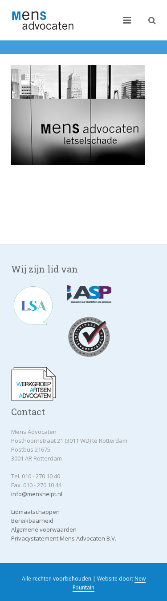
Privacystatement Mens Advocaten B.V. (63, 538)
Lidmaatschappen (35, 512)
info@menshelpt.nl (36, 494)
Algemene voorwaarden (44, 529)
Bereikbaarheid (32, 521)
